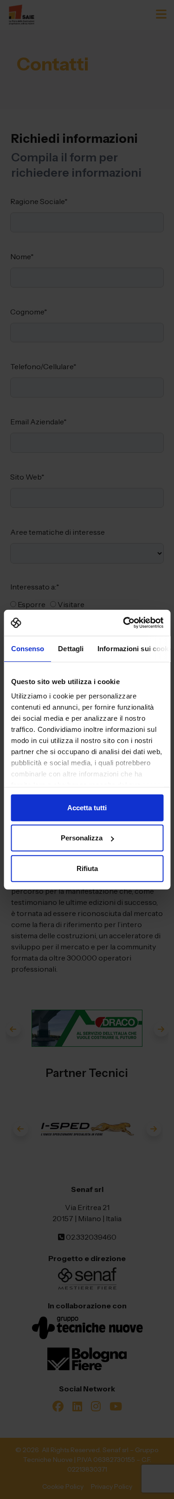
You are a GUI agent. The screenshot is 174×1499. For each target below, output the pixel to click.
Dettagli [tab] (71, 648)
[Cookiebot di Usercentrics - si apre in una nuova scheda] (123, 623)
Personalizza (82, 838)
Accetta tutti (87, 807)
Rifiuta (87, 868)
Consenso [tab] (27, 648)
